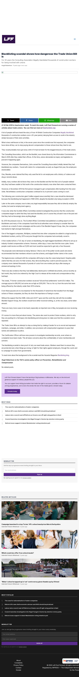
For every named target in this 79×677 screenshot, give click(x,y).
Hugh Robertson (7, 65)
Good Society (6, 50)
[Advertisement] (39, 16)
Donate (18, 670)
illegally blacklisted (67, 133)
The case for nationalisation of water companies (22, 407)
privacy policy (27, 478)
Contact (18, 668)
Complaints (18, 663)
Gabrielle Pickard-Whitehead (10, 526)
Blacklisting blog (63, 355)
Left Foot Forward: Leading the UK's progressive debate (8, 39)
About (18, 660)
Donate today (12, 391)
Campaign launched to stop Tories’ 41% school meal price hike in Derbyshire (31, 524)
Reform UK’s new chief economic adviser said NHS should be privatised (30, 411)
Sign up (39, 474)
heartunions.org (49, 128)
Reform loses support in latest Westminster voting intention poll (27, 423)
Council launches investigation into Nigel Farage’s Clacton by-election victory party (34, 419)
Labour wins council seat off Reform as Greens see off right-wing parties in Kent (33, 415)
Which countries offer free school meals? (18, 553)
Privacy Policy (18, 665)
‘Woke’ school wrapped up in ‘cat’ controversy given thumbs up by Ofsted (30, 582)
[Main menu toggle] (75, 39)
